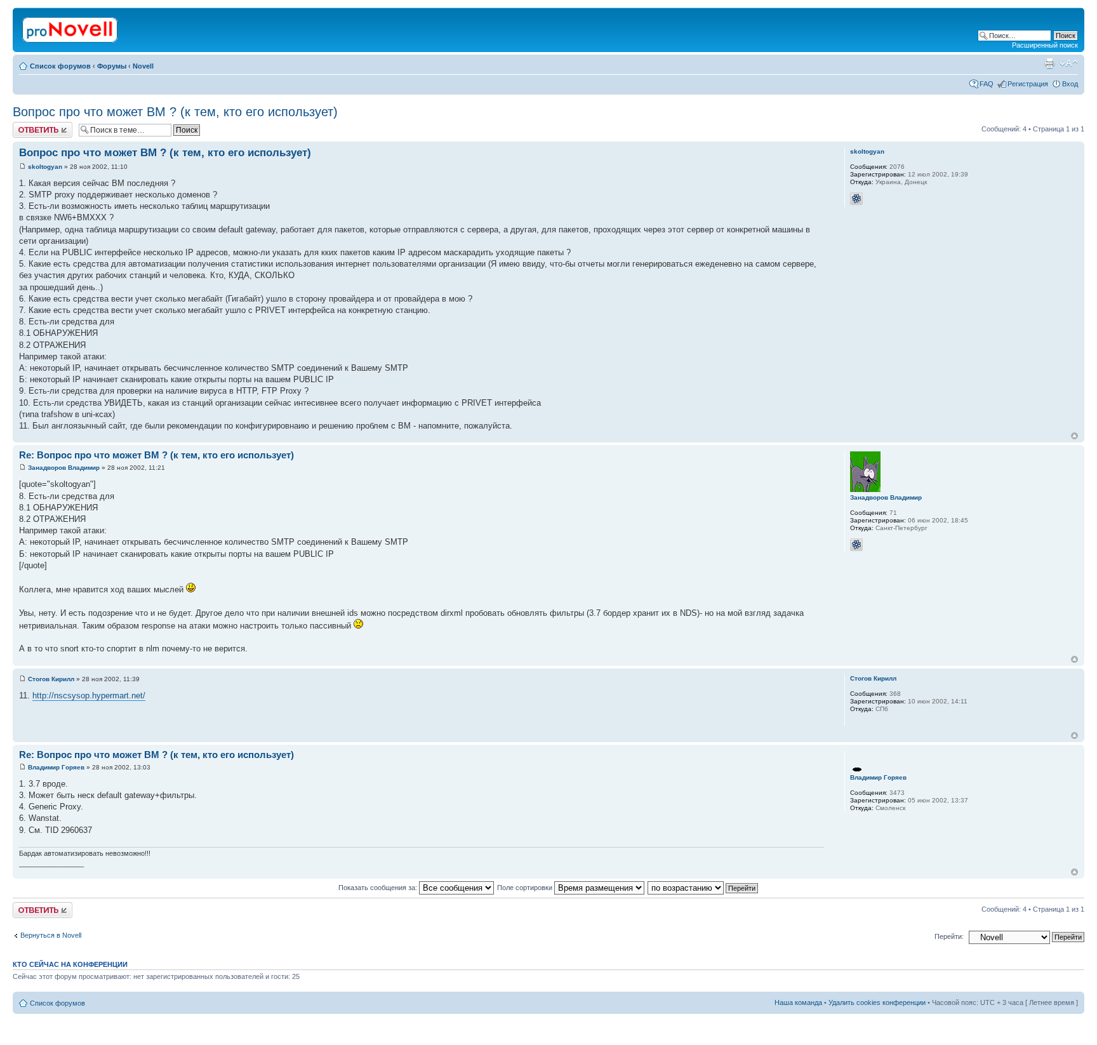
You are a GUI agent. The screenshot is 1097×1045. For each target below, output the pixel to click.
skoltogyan (45, 166)
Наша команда (798, 1002)
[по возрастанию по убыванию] (703, 887)
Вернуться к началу (1074, 435)
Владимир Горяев (56, 767)
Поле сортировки (525, 887)
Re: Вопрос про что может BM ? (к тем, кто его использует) (156, 454)
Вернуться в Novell (50, 935)
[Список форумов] (71, 27)
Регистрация (1027, 84)
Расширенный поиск (1045, 45)
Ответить (28, 126)
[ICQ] (856, 198)
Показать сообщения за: (378, 887)
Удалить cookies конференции (877, 1002)
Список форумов (60, 66)
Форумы (111, 66)
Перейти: (949, 936)
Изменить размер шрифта (1069, 63)
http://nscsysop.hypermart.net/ (88, 695)
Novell (143, 66)
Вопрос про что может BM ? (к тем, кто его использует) (175, 112)
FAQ (987, 84)
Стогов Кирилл (51, 679)
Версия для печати (1049, 63)
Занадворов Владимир (64, 467)
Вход (1070, 84)
